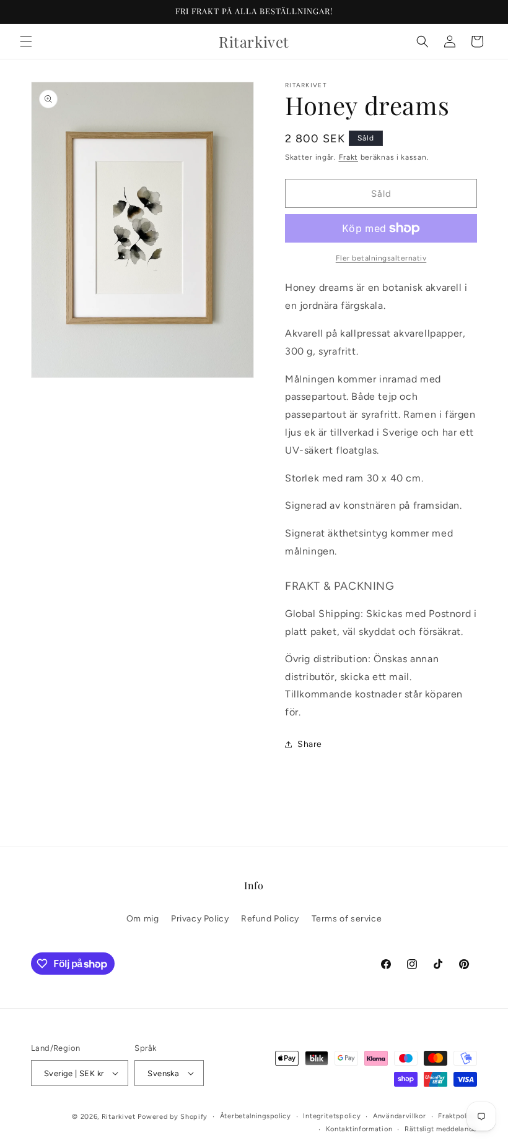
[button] (26, 41)
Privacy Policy (200, 918)
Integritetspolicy (332, 1116)
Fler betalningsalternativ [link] (381, 258)
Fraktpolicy (457, 1116)
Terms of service (347, 918)
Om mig (142, 918)
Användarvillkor (399, 1116)
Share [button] (309, 744)
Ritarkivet (119, 1117)
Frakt (349, 157)
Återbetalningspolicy (255, 1116)
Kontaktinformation (359, 1129)
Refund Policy (270, 918)
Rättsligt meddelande (441, 1129)
